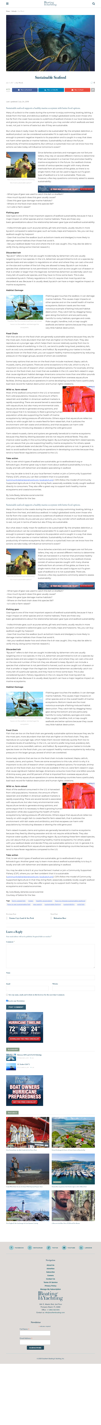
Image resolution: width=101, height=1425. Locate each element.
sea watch (37, 904)
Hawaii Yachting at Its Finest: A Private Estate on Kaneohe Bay (68, 1150)
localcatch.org (46, 480)
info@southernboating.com (55, 1312)
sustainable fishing (53, 904)
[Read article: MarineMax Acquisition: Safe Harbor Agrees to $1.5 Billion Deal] (73, 1169)
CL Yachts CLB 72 (23, 1064)
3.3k (32, 1058)
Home (8, 11)
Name (8, 973)
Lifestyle (14, 11)
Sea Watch (21, 11)
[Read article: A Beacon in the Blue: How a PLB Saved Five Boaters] (73, 1205)
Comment (10, 942)
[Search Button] (93, 3)
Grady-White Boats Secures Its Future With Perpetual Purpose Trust (24, 1187)
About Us (50, 1265)
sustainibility (69, 904)
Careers (50, 1275)
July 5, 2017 (9, 83)
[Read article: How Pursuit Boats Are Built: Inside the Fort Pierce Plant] (27, 1132)
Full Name (24, 1329)
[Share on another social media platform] (93, 90)
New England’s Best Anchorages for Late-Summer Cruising (22, 1223)
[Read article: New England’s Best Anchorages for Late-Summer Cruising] (27, 1205)
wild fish (80, 904)
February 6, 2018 (23, 1058)
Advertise (50, 1268)
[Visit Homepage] (50, 3)
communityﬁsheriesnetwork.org (23, 480)
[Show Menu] (7, 3)
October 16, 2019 (23, 1067)
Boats (10, 1145)
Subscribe (50, 1272)
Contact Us (50, 1279)
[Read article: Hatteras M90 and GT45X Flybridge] (11, 1057)
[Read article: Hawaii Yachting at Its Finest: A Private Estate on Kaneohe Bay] (73, 1132)
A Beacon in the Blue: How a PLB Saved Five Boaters (66, 1223)
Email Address (26, 1338)
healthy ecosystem (44, 901)
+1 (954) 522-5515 (53, 1310)
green (30, 901)
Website (55, 984)
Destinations (13, 1219)
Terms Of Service (51, 1282)
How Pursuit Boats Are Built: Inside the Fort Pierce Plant (21, 1150)
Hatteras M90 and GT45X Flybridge (29, 1055)
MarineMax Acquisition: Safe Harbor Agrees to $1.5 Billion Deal (69, 1187)
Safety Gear (59, 1219)
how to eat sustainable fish (18, 904)
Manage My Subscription (50, 1289)
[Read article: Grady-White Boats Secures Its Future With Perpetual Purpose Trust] (27, 1169)
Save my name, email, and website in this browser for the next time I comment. (37, 994)
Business (11, 1182)
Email (8, 984)
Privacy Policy (50, 1286)
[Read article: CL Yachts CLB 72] (11, 1066)
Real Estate (58, 1145)
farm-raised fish (18, 901)
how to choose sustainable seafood (70, 901)
